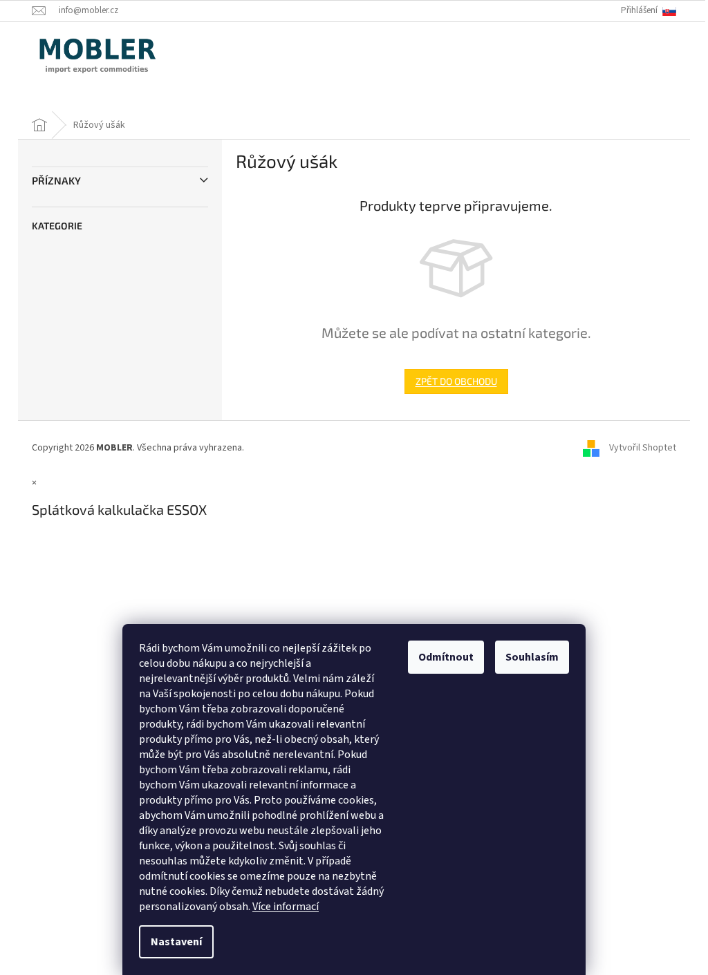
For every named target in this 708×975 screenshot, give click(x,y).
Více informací (285, 906)
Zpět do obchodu (456, 381)
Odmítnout (446, 657)
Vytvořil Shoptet (642, 448)
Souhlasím (532, 657)
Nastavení (176, 941)
